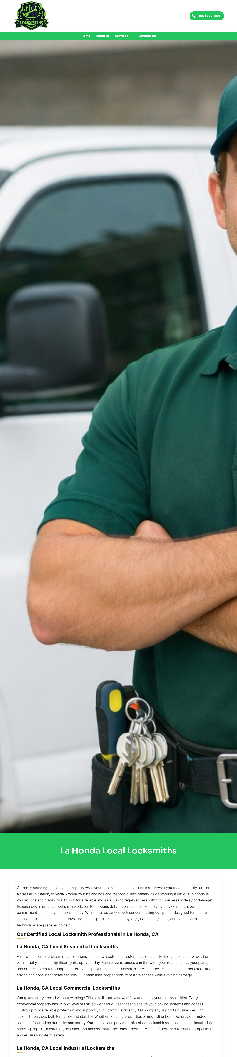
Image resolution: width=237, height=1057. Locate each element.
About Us (103, 36)
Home (85, 36)
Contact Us (147, 36)
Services (121, 36)
